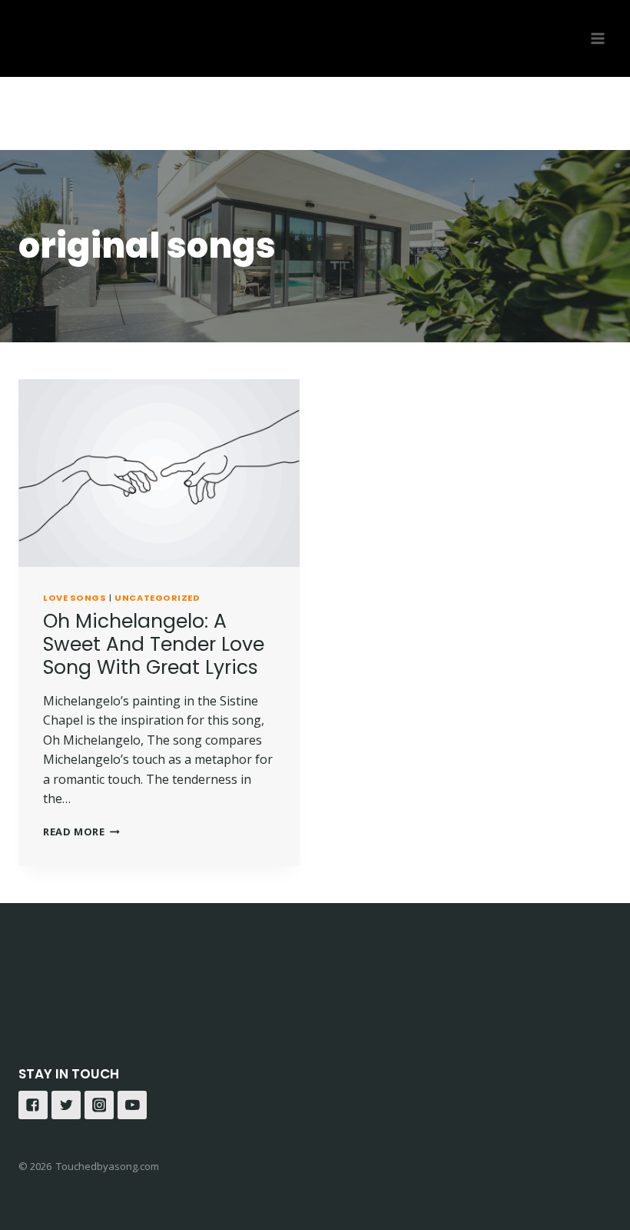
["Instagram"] (99, 1105)
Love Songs (75, 598)
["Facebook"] (33, 1105)
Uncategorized (157, 598)
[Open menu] (597, 38)
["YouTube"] (132, 1105)
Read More (74, 831)
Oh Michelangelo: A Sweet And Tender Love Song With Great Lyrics (153, 644)
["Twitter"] (66, 1105)
